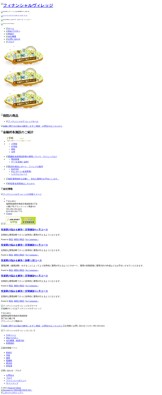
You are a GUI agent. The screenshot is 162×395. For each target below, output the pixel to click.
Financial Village (14, 388)
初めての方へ (12, 338)
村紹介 (9, 353)
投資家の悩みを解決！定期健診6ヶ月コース (24, 229)
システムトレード (19, 174)
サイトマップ (12, 383)
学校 (8, 355)
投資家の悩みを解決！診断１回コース (21, 260)
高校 (13, 149)
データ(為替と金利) (20, 162)
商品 (11, 239)
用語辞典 (15, 159)
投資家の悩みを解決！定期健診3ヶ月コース (24, 245)
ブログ (9, 378)
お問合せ (10, 375)
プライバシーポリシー (16, 381)
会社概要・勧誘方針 (15, 340)
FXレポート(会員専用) (21, 171)
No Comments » (32, 239)
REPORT (15, 169)
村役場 (9, 366)
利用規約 (10, 343)
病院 (8, 358)
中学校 (14, 146)
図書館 (9, 360)
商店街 (9, 363)
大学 (13, 152)
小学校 (14, 144)
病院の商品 (19, 239)
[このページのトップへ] (12, 392)
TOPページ (11, 335)
